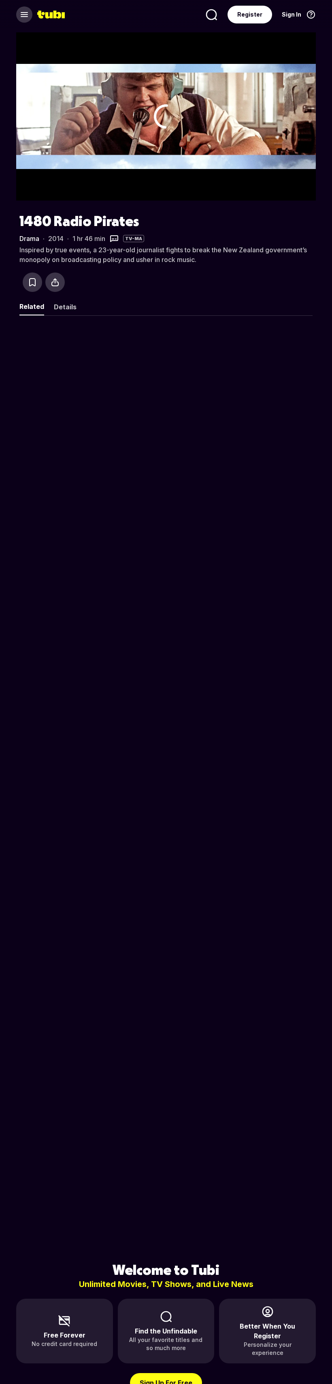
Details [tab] (65, 307)
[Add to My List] (32, 282)
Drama (29, 239)
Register (249, 14)
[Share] (55, 282)
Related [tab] (31, 306)
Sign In (291, 14)
